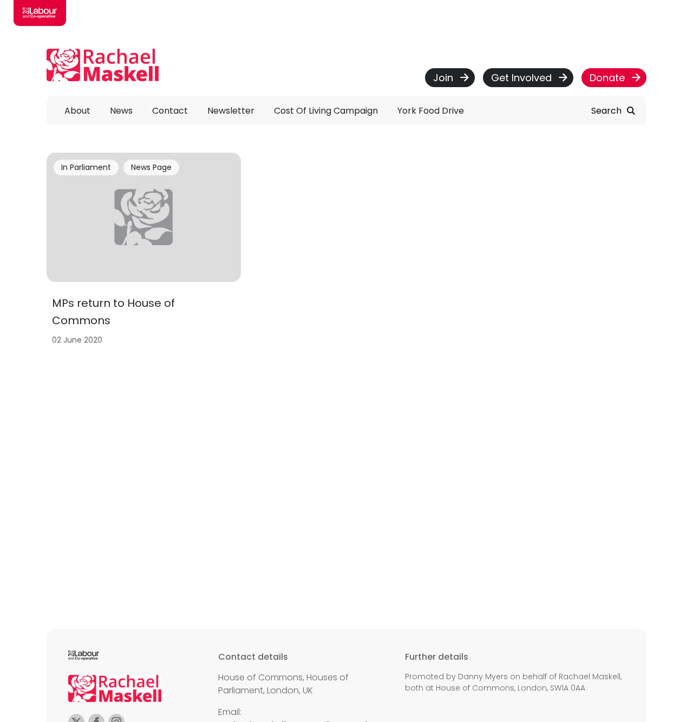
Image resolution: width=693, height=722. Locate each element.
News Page (151, 167)
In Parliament (86, 167)
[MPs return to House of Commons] (144, 252)
